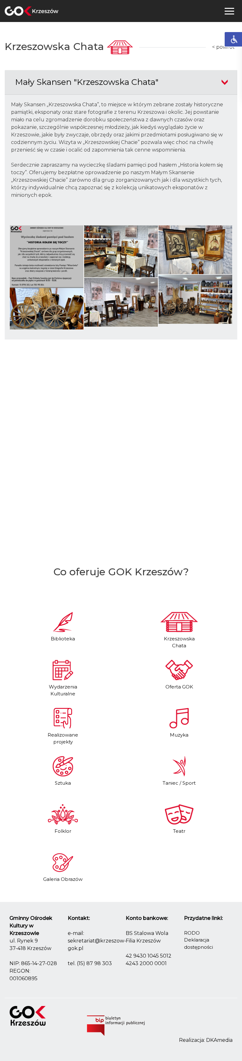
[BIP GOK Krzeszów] (116, 1027)
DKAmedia (219, 1040)
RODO (192, 933)
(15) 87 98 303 (94, 963)
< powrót (223, 47)
